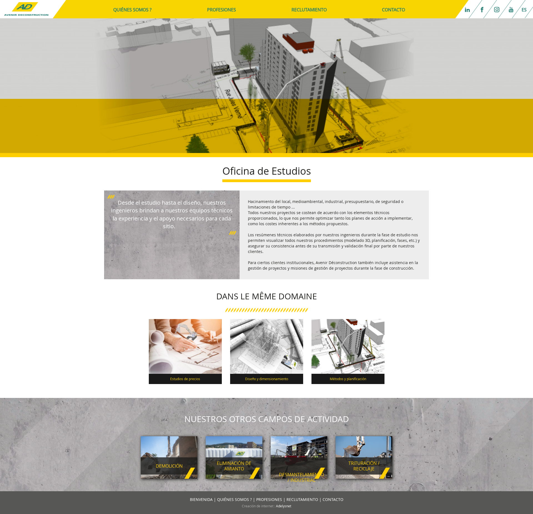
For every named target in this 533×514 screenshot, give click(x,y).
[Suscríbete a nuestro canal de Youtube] (512, 9)
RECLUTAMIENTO (309, 10)
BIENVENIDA (201, 499)
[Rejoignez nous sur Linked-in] (469, 9)
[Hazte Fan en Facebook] (483, 9)
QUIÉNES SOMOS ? (132, 10)
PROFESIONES (221, 10)
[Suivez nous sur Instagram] (498, 9)
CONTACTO (393, 10)
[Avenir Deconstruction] (26, 8)
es (524, 10)
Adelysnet (283, 506)
